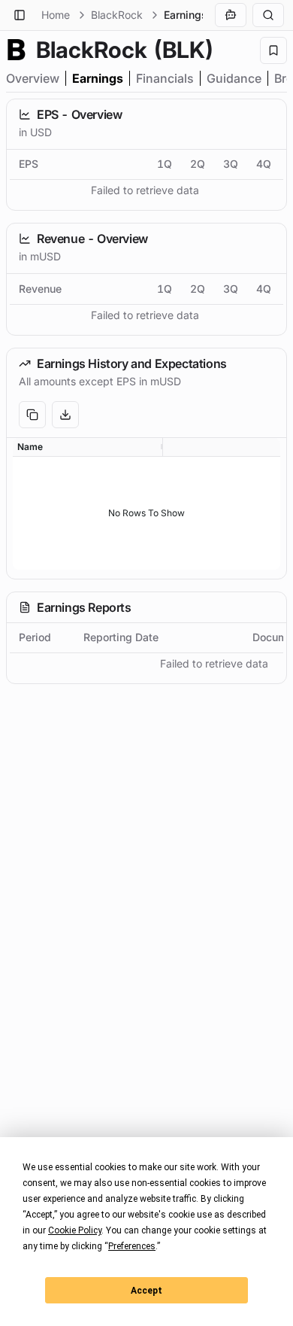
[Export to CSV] (65, 414)
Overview (32, 78)
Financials (165, 78)
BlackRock (117, 14)
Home (55, 14)
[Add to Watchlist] (273, 50)
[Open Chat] (230, 15)
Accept (146, 1290)
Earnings (97, 78)
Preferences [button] (132, 1246)
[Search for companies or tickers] (268, 15)
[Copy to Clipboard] (32, 414)
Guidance (234, 78)
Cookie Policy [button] (74, 1230)
